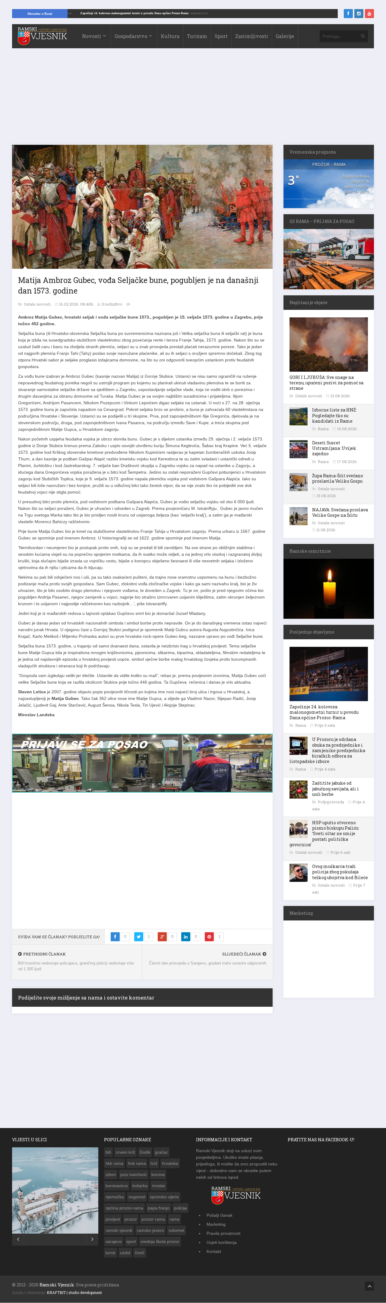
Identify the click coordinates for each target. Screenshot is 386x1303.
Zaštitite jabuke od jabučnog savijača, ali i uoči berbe (335, 788)
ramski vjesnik (119, 1233)
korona (158, 1177)
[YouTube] (369, 13)
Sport (221, 36)
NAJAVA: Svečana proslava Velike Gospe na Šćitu (340, 512)
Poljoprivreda (331, 802)
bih (108, 1155)
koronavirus (117, 1189)
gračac (161, 1155)
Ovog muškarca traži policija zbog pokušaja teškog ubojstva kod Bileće (340, 871)
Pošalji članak (220, 1218)
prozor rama (153, 1222)
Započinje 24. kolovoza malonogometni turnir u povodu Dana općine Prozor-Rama (167, 13)
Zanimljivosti (251, 36)
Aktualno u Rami (39, 13)
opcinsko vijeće (164, 1200)
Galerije (285, 36)
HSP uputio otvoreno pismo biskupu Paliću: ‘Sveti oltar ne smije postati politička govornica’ (324, 833)
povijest (113, 1222)
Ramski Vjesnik (57, 1288)
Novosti (91, 36)
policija (180, 1211)
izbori (111, 1177)
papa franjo (158, 1211)
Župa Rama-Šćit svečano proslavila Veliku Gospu (337, 478)
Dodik (145, 1155)
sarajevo (114, 1244)
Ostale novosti (38, 304)
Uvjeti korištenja (222, 1245)
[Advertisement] (193, 99)
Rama (324, 428)
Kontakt (214, 1254)
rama (174, 1222)
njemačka (115, 1200)
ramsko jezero (150, 1233)
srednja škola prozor (160, 1244)
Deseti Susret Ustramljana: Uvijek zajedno (334, 448)
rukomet (176, 1233)
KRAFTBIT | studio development (74, 1295)
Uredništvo (111, 304)
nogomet (136, 1200)
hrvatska (170, 1166)
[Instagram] (358, 13)
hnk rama (137, 1166)
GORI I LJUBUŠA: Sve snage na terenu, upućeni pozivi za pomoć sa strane (326, 382)
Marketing (216, 1227)
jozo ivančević (133, 1177)
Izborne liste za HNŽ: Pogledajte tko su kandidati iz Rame (334, 415)
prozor (131, 1222)
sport (131, 1244)
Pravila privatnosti (223, 1236)
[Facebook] (348, 13)
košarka (139, 1189)
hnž (153, 1166)
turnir (110, 1256)
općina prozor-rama (124, 1211)
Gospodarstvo (131, 36)
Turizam (197, 36)
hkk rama (114, 1166)
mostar (158, 1189)
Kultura (170, 36)
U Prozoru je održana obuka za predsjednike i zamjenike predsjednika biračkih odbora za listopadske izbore (327, 750)
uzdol (125, 1256)
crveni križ (125, 1155)
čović (139, 1256)
